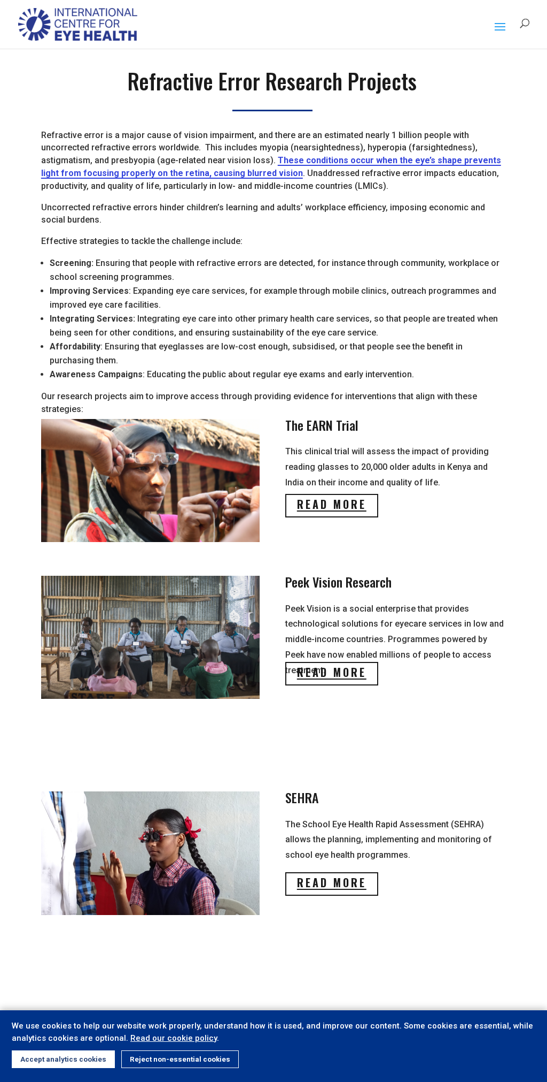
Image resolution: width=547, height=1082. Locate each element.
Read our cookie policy (173, 1038)
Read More (331, 504)
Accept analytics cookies (63, 1059)
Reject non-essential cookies (180, 1059)
